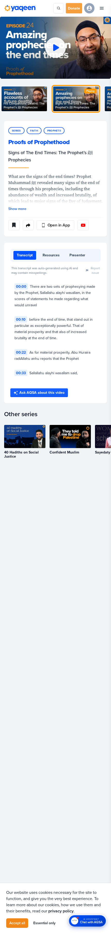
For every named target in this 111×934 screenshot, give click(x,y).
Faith (34, 131)
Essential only (44, 923)
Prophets (54, 131)
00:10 (21, 319)
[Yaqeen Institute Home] (20, 8)
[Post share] (28, 225)
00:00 (21, 286)
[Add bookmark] (14, 225)
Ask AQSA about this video (42, 392)
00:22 (21, 352)
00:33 (21, 373)
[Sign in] (89, 8)
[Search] (58, 8)
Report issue (95, 270)
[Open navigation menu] (102, 8)
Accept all (17, 923)
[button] (55, 47)
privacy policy (61, 911)
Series (16, 131)
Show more (17, 208)
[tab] (24, 255)
